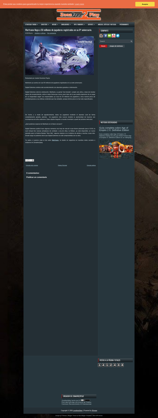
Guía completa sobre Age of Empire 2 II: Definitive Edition (114, 129)
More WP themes (98, 415)
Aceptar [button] (145, 4)
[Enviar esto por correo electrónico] (26, 160)
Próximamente (124, 24)
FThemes (64, 415)
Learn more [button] (79, 4)
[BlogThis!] (28, 160)
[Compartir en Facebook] (33, 160)
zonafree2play (77, 410)
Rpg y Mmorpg (79, 24)
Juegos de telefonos (116, 46)
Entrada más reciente (32, 165)
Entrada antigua (91, 165)
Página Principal (62, 165)
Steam (103, 46)
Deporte (91, 24)
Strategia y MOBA (31, 24)
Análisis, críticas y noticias (107, 24)
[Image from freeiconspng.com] (118, 37)
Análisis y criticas (40, 33)
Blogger (94, 410)
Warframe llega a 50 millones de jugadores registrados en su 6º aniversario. (58, 30)
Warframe (55, 140)
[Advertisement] (67, 107)
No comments (51, 33)
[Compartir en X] (30, 160)
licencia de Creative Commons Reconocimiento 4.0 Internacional (76, 403)
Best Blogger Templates (85, 415)
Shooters (45, 24)
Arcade (55, 24)
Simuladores (66, 24)
